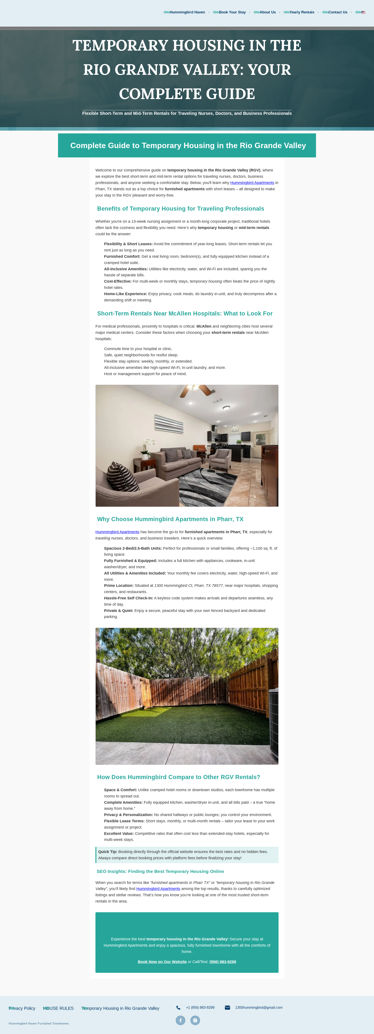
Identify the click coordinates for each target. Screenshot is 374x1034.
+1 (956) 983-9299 (200, 1007)
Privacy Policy (22, 1008)
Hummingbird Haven (187, 12)
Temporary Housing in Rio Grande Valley (120, 1008)
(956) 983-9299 (223, 962)
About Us (268, 12)
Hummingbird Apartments (252, 183)
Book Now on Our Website (162, 962)
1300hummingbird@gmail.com (258, 1007)
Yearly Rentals (302, 12)
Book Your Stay (232, 12)
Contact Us (337, 12)
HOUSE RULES (58, 1008)
